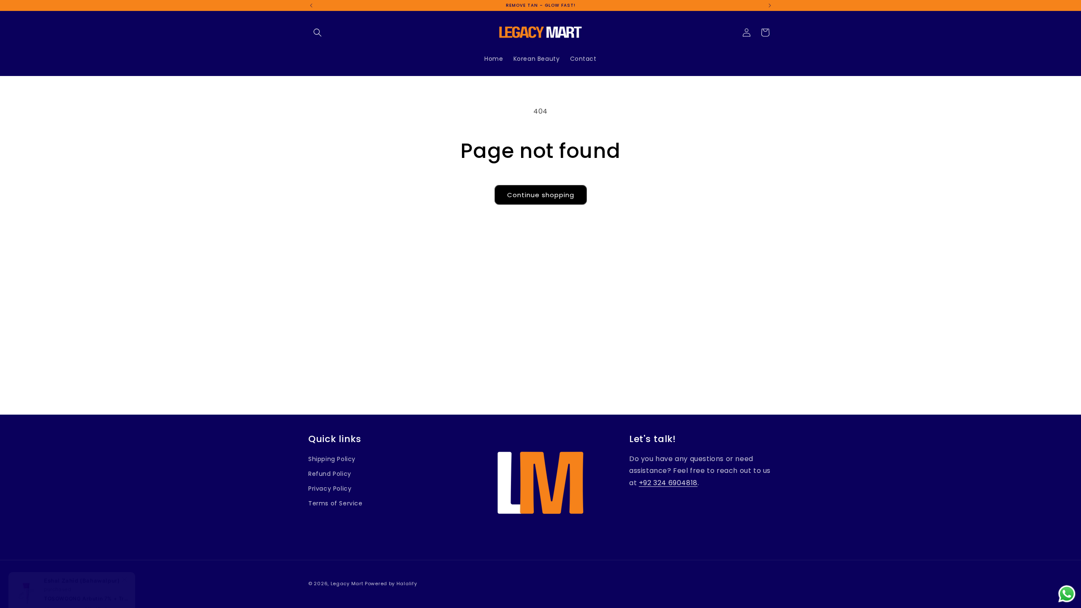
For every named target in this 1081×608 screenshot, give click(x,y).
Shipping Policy (332, 459)
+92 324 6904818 (668, 483)
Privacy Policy (329, 488)
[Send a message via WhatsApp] (1067, 594)
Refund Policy (329, 474)
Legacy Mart (347, 583)
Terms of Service (335, 503)
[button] (317, 32)
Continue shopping (540, 194)
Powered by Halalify (391, 583)
